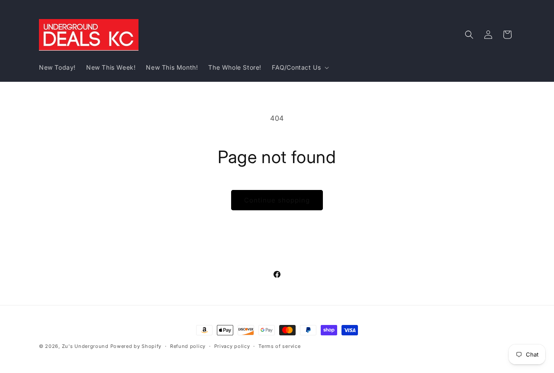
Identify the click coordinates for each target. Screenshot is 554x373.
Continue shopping (277, 200)
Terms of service (279, 346)
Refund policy (188, 346)
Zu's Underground (85, 346)
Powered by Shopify (136, 346)
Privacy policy (232, 346)
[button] (299, 67)
